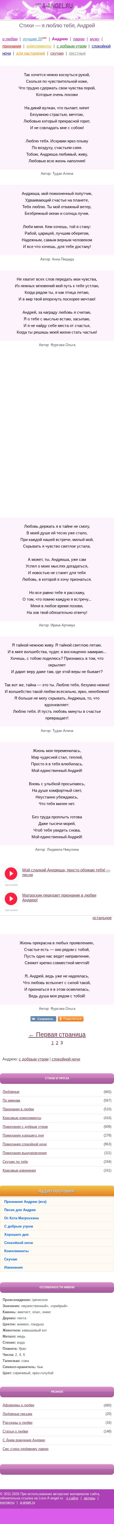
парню (79, 39)
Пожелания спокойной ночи (25, 1144)
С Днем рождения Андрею (24, 1440)
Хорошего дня (16, 1235)
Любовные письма (17, 1414)
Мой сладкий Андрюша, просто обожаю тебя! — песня (66, 872)
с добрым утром (71, 46)
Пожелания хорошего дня (23, 1135)
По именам (11, 1100)
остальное (102, 917)
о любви (9, 39)
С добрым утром (18, 1226)
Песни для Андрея (20, 1210)
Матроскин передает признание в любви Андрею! (59, 897)
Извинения (13, 1267)
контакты (7, 1502)
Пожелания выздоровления (25, 1153)
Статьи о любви (15, 1431)
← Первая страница (57, 1034)
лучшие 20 (32, 39)
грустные (77, 53)
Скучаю (10, 1259)
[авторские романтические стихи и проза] (54, 6)
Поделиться (72, 1019)
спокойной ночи (66, 1059)
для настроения (30, 53)
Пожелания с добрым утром (25, 1127)
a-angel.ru (27, 1502)
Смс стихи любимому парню (26, 1449)
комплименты (39, 46)
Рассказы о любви (17, 1423)
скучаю (57, 53)
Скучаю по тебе (15, 1162)
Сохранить (45, 1018)
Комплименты (16, 1251)
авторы (89, 1498)
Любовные (11, 1092)
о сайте (72, 1498)
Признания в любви (18, 1109)
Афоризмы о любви (18, 1405)
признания (11, 46)
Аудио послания (56, 1191)
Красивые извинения (19, 1170)
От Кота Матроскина (21, 1218)
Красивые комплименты (22, 1118)
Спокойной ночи (18, 1243)
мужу (94, 39)
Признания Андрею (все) (25, 1202)
